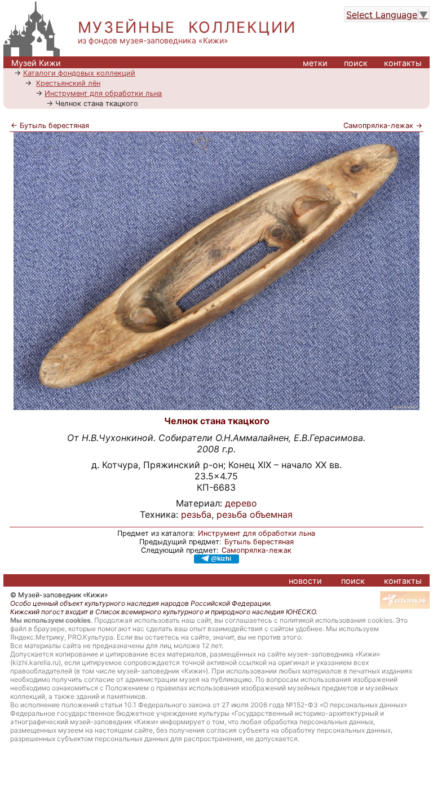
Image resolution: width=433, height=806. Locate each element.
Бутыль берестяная (259, 542)
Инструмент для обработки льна (103, 93)
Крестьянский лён (68, 83)
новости (305, 580)
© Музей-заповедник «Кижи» (59, 595)
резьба (196, 514)
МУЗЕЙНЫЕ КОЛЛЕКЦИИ (187, 27)
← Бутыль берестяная (50, 125)
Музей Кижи (36, 63)
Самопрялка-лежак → (382, 125)
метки (315, 63)
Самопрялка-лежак (256, 550)
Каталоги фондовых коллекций (79, 73)
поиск (356, 63)
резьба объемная (254, 514)
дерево (241, 503)
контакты (403, 63)
